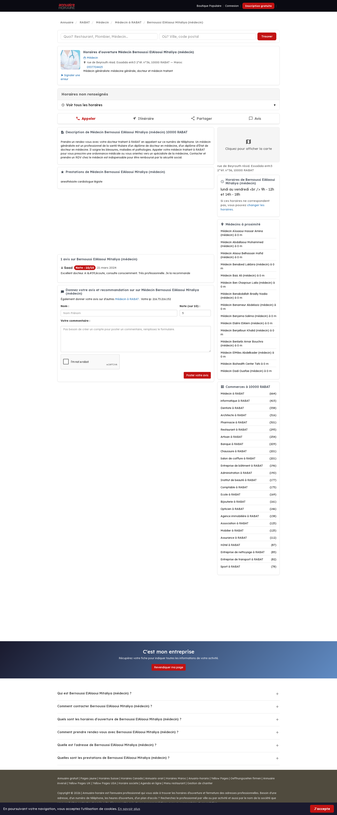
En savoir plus (129, 809)
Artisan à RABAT (248, 437)
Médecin (92, 57)
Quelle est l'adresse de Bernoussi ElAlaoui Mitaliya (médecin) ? (106, 745)
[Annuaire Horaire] (66, 5)
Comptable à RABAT (248, 487)
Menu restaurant (174, 783)
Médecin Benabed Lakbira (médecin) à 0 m (247, 266)
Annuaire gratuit (67, 778)
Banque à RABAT (248, 444)
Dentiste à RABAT (248, 408)
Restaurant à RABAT (248, 429)
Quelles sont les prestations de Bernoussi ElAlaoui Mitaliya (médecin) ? (113, 758)
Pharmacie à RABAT (248, 422)
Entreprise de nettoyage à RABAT (248, 552)
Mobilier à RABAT (248, 530)
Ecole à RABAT (248, 494)
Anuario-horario (198, 778)
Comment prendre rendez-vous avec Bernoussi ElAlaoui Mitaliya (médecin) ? (117, 732)
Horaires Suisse (109, 778)
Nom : (65, 306)
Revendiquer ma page (168, 667)
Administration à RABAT (248, 473)
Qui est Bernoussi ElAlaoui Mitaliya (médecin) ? (94, 693)
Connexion (232, 6)
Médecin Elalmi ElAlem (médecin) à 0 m (246, 323)
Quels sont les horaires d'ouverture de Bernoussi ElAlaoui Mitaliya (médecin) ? (119, 719)
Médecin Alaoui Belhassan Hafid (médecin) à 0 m (242, 255)
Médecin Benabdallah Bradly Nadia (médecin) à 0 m (244, 295)
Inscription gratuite (258, 5)
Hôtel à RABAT (248, 545)
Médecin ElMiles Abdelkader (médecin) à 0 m (247, 354)
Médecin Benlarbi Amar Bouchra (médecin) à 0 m (242, 343)
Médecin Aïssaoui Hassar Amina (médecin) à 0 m (242, 233)
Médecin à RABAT (127, 299)
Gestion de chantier (200, 783)
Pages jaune (88, 778)
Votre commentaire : (75, 320)
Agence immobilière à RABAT (248, 516)
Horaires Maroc (176, 778)
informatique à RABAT (248, 401)
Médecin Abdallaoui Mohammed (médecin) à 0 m (242, 244)
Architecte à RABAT (248, 415)
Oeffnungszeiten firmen (246, 778)
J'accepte (322, 809)
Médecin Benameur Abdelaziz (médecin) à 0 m (248, 307)
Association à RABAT (248, 523)
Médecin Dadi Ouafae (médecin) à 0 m (246, 371)
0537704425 (95, 67)
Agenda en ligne (150, 783)
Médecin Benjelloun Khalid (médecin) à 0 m (247, 332)
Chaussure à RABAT (248, 451)
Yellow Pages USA (104, 783)
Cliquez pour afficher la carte (248, 149)
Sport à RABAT (248, 566)
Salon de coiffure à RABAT (248, 458)
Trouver (266, 36)
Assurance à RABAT (248, 538)
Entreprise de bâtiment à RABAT (248, 465)
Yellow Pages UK (80, 783)
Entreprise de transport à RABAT (248, 559)
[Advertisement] (135, 221)
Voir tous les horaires (84, 105)
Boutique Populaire (209, 6)
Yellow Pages (219, 778)
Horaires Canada (132, 778)
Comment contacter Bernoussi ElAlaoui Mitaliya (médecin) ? (104, 706)
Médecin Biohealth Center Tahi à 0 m (245, 364)
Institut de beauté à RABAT (248, 480)
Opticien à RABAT (248, 509)
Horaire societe (128, 783)
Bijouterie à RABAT (248, 501)
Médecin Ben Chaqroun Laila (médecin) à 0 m (248, 284)
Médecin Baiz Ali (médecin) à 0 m (242, 275)
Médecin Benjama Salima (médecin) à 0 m (248, 316)
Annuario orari (154, 778)
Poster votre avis (197, 375)
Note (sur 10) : (190, 306)
